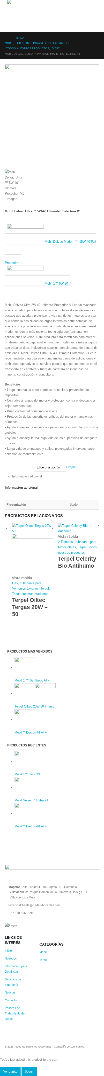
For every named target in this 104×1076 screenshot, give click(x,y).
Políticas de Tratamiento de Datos (15, 1013)
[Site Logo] (20, 2)
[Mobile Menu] (11, 26)
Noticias (10, 992)
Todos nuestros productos (30, 594)
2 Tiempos (65, 542)
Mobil (43, 952)
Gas (15, 583)
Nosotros (11, 958)
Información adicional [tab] (27, 476)
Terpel (44, 588)
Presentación (14, 464)
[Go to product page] (32, 549)
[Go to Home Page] (6, 37)
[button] (11, 12)
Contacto (11, 1000)
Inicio (8, 950)
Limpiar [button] (71, 467)
